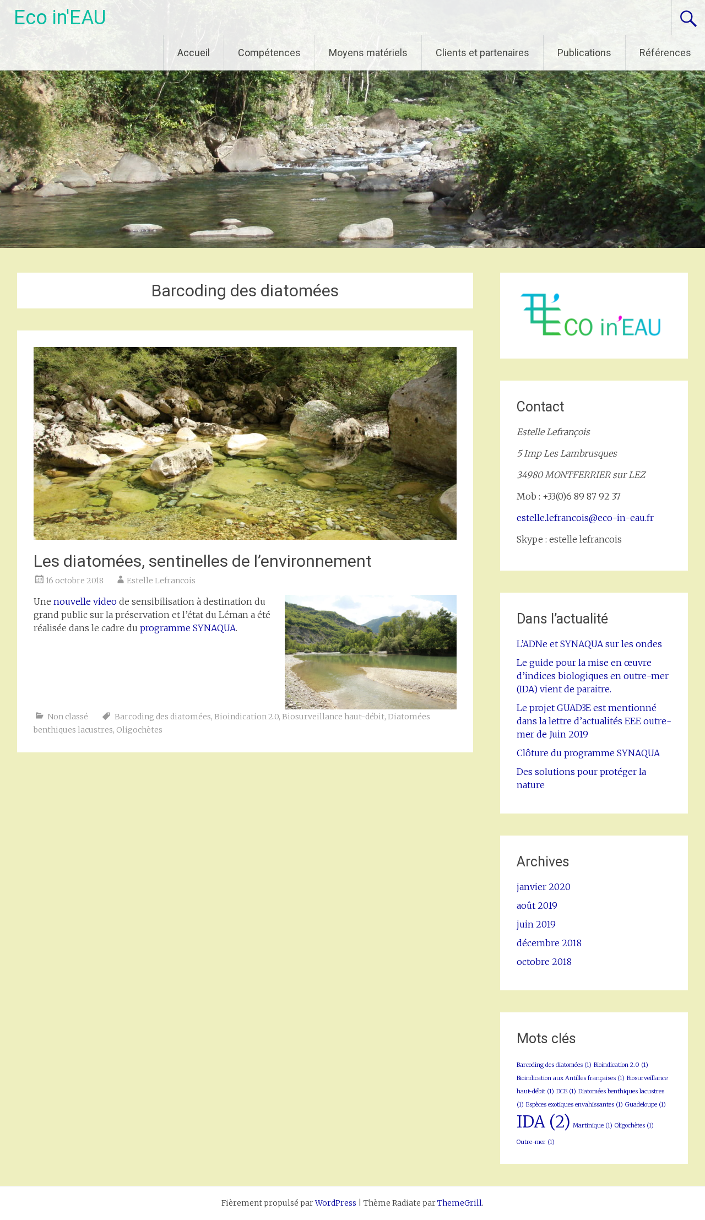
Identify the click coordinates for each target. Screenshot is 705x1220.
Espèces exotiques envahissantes (574, 1104)
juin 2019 (536, 924)
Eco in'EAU (60, 17)
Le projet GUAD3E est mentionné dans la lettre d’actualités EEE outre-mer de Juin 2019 (594, 721)
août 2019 (537, 905)
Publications (584, 52)
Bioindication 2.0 (246, 717)
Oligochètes (139, 730)
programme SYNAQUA (188, 627)
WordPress (335, 1203)
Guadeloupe (645, 1104)
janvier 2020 (544, 886)
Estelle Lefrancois (161, 580)
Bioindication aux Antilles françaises (571, 1078)
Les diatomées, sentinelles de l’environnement (203, 561)
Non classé (67, 717)
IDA (544, 1121)
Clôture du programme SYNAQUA (588, 752)
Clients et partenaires (482, 52)
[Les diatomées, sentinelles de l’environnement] (245, 536)
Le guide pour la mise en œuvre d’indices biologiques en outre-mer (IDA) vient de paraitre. (593, 676)
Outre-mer (536, 1142)
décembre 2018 (549, 942)
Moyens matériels (368, 52)
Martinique (592, 1125)
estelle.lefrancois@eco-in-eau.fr (585, 517)
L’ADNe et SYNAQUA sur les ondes (589, 643)
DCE (566, 1091)
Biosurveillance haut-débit (333, 717)
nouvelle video (85, 601)
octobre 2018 (544, 961)
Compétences (269, 52)
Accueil (193, 52)
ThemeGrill (459, 1203)
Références (665, 52)
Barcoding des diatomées (163, 717)
